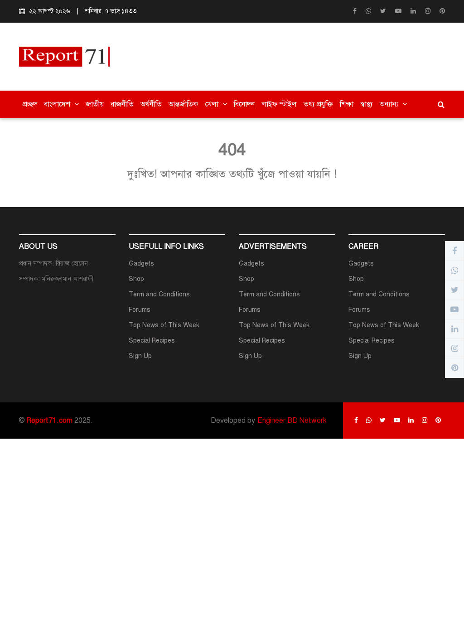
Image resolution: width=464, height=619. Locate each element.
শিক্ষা (346, 104)
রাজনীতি (122, 104)
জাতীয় (95, 104)
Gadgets (141, 263)
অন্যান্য (390, 104)
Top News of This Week (164, 325)
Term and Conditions (159, 294)
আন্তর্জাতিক (183, 104)
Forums (139, 310)
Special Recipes (152, 340)
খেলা (212, 104)
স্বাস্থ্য (366, 104)
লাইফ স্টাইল (279, 104)
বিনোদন (244, 104)
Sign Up (140, 356)
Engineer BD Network (292, 420)
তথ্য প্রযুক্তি (318, 104)
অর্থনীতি (151, 104)
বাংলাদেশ (58, 104)
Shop (136, 279)
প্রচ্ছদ (30, 104)
